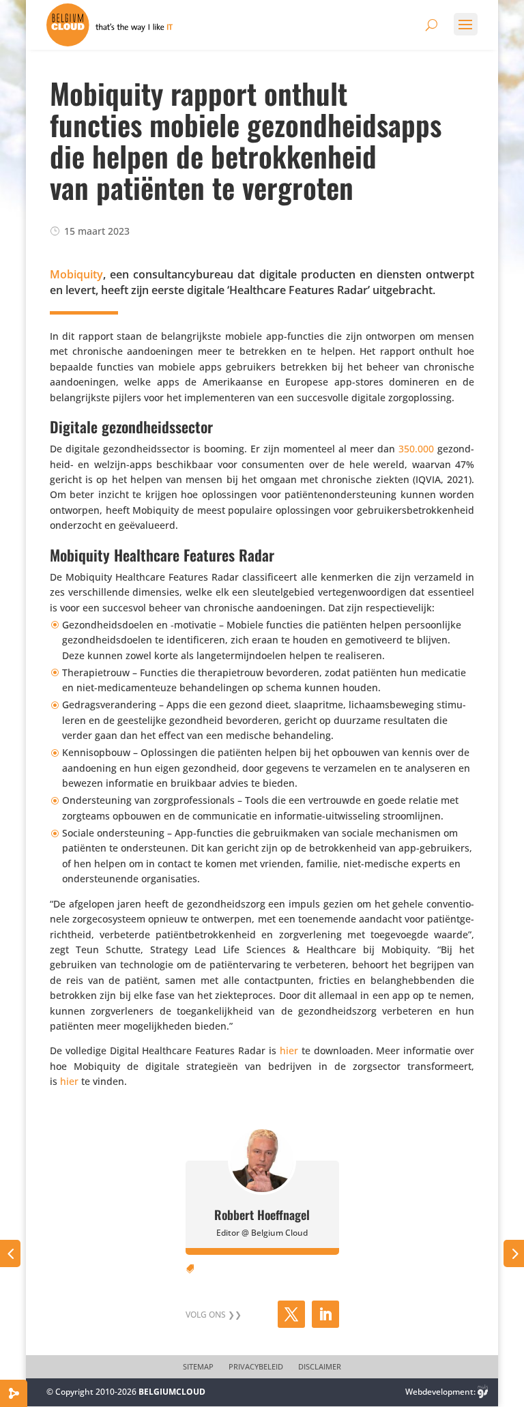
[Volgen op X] (291, 1314)
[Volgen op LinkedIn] (325, 1314)
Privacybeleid (256, 1367)
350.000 (416, 448)
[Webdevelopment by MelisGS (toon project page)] (483, 1391)
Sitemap (198, 1367)
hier (289, 1050)
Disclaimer (319, 1367)
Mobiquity (76, 274)
